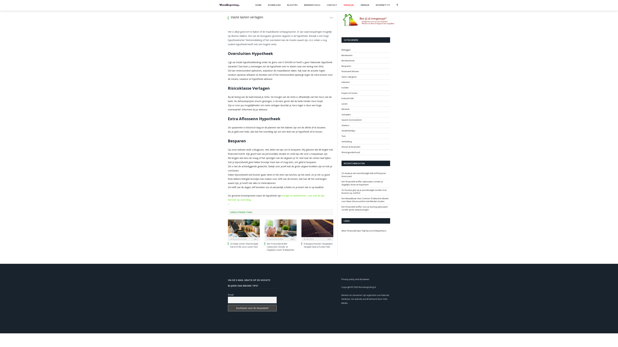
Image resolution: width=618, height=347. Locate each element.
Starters (345, 125)
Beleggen (346, 49)
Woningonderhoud (351, 152)
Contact (332, 5)
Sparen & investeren (352, 119)
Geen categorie (349, 76)
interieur (346, 82)
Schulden (346, 114)
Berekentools (312, 5)
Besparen (346, 66)
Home (258, 5)
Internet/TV (383, 5)
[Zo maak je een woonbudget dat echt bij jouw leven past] (244, 229)
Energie (365, 5)
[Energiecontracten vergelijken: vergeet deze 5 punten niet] (317, 229)
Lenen (345, 103)
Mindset (345, 109)
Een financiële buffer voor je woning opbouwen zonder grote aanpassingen (365, 208)
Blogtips (292, 5)
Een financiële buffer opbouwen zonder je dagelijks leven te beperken (280, 247)
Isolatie (345, 87)
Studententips (348, 130)
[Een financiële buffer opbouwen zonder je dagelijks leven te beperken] (280, 229)
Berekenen (347, 55)
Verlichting (347, 141)
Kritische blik (348, 98)
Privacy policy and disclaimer (355, 279)
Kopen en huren (349, 93)
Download (274, 5)
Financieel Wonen (350, 71)
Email (231, 294)
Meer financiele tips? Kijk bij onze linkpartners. (364, 230)
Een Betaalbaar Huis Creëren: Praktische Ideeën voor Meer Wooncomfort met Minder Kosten (365, 200)
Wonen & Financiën (351, 146)
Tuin (344, 136)
